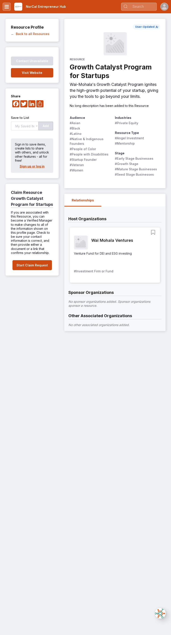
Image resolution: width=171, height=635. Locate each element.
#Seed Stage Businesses (134, 174)
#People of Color (83, 149)
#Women (76, 170)
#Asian (75, 123)
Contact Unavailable (32, 61)
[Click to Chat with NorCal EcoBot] (160, 613)
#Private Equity (126, 123)
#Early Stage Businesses (134, 158)
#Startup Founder (83, 159)
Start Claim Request (32, 265)
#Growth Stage (126, 164)
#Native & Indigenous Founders (87, 141)
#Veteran (77, 165)
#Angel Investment (129, 138)
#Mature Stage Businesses (136, 169)
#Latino (75, 134)
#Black (75, 128)
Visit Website (32, 73)
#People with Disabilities (89, 154)
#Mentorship (125, 143)
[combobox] (139, 7)
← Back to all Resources (30, 34)
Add (46, 126)
